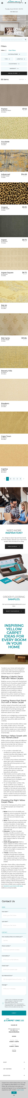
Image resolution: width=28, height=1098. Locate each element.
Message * (4, 984)
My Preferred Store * (7, 975)
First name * (5, 911)
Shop (5, 1062)
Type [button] (6, 59)
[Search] (25, 39)
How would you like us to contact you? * (12, 936)
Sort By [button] (21, 79)
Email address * (6, 955)
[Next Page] (23, 479)
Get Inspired (7, 1069)
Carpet (18, 17)
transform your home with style (13, 886)
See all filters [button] (12, 73)
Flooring (12, 17)
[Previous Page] (4, 479)
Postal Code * (5, 965)
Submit (14, 1013)
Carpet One (4, 17)
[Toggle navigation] (2, 3)
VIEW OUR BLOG (12, 546)
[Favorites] (22, 3)
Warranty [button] (13, 68)
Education (6, 1075)
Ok (14, 1092)
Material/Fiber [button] (13, 54)
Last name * (5, 921)
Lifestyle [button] (20, 59)
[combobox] (12, 39)
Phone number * (6, 945)
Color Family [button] (13, 63)
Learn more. (20, 1090)
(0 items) (25, 2)
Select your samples (12, 611)
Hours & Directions (14, 1032)
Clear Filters (12, 50)
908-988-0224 (14, 11)
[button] (19, 3)
